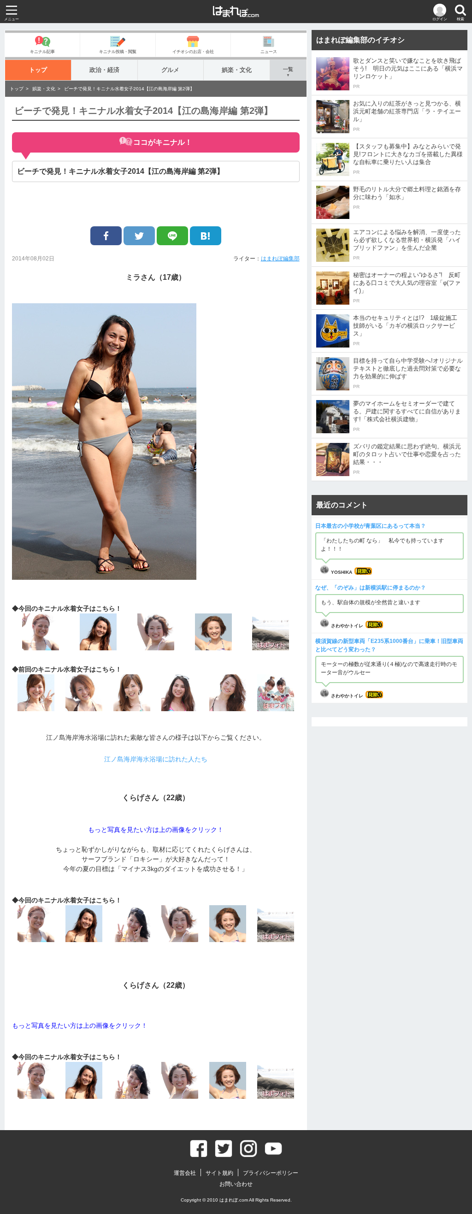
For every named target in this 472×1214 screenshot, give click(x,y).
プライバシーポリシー (270, 1173)
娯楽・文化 (237, 69)
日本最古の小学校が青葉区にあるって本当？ (370, 526)
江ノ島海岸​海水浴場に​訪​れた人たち (155, 759)
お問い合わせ (236, 1184)
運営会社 (185, 1173)
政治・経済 (104, 69)
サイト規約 (219, 1173)
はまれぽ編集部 (280, 258)
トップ (38, 69)
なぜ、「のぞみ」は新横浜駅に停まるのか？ (370, 587)
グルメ (170, 69)
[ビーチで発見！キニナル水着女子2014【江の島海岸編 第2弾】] (205, 235)
